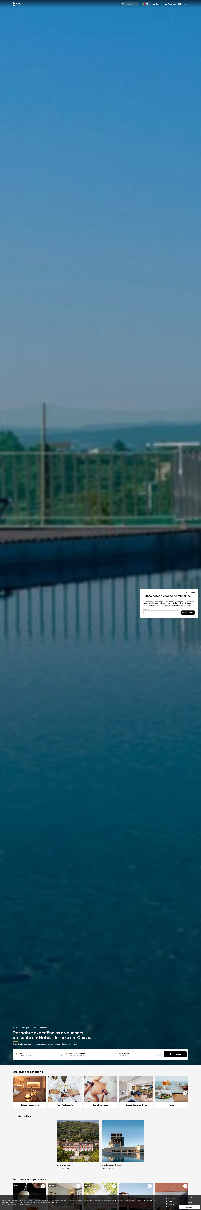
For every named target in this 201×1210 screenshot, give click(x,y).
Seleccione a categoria (77, 1053)
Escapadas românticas (136, 1105)
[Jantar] (171, 1089)
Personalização (172, 1207)
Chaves (66, 1168)
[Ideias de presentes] (29, 1089)
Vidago (60, 1168)
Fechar (191, 592)
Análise (170, 1201)
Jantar (172, 1105)
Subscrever (188, 613)
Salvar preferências (190, 1198)
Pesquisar (177, 1054)
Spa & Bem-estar (101, 1105)
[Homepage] (17, 4)
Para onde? (23, 1053)
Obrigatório (171, 1198)
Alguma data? (124, 1053)
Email (145, 609)
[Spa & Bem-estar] (100, 1089)
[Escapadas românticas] (136, 1089)
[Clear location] (57, 1055)
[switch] (159, 1054)
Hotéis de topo (22, 1116)
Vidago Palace (64, 1165)
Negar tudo (189, 1202)
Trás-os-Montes (40, 1028)
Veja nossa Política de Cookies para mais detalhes (15, 1204)
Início (15, 1028)
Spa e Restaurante (64, 1105)
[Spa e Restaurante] (65, 1089)
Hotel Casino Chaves (111, 1165)
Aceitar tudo (189, 1207)
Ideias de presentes (29, 1105)
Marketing (171, 1204)
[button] (88, 1055)
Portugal (25, 1028)
